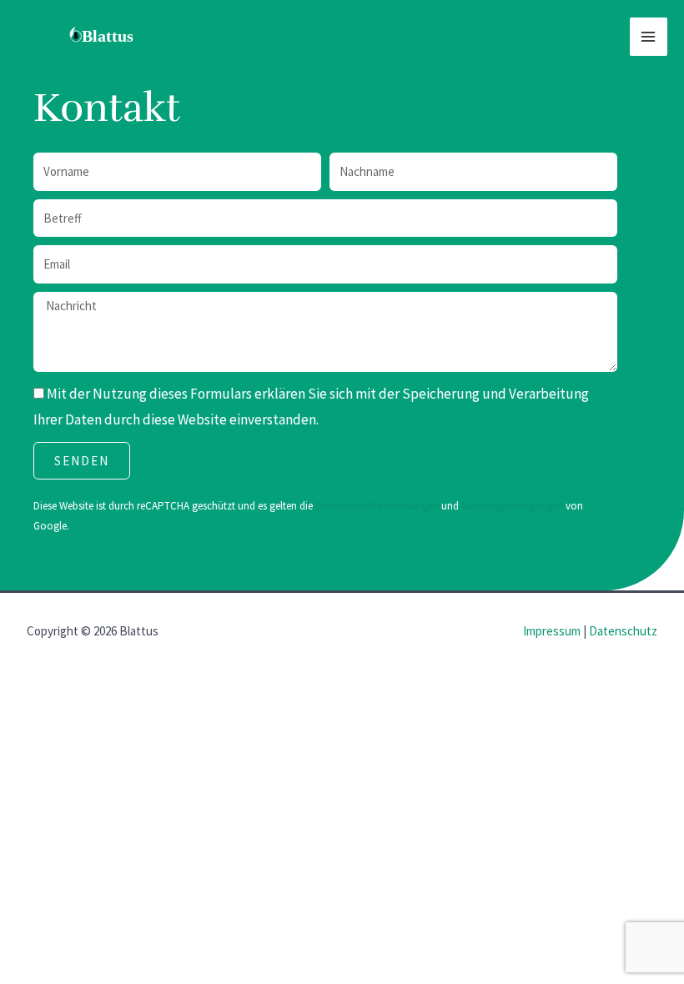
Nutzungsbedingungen (513, 506)
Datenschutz (623, 631)
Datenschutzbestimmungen (378, 506)
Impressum (552, 631)
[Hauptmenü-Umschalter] (649, 37)
